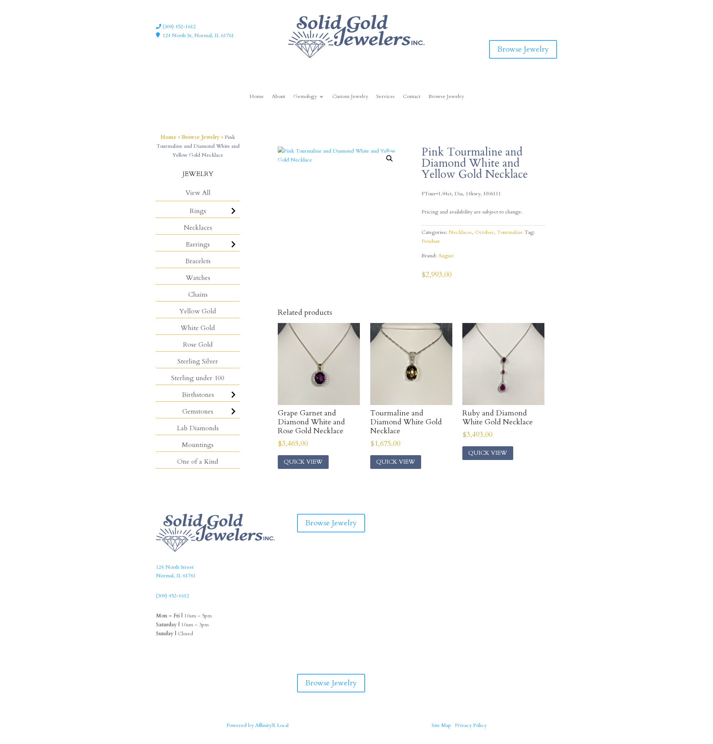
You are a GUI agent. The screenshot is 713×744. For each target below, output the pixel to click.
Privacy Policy (470, 725)
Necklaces (198, 227)
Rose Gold (198, 344)
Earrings (198, 244)
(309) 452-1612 (178, 26)
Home (257, 97)
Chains (198, 294)
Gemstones (197, 411)
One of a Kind (197, 461)
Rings (198, 211)
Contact (411, 97)
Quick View (303, 462)
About (278, 97)
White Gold (197, 328)
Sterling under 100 (197, 378)
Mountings (198, 445)
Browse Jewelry (523, 49)
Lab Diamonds (198, 428)
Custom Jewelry (350, 97)
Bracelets (198, 261)
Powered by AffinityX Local (258, 725)
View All (198, 193)
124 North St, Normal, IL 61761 (198, 35)
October (484, 232)
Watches (198, 278)
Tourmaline (510, 232)
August (445, 255)
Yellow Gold (197, 311)
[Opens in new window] (536, 20)
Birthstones (198, 394)
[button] (389, 158)
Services (385, 97)
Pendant (430, 241)
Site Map (441, 725)
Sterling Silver (198, 361)
